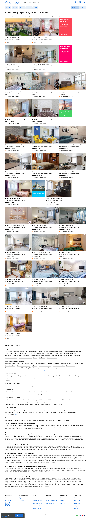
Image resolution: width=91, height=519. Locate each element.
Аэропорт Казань (51, 386)
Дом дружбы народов (78, 363)
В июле (28, 378)
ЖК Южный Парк (61, 400)
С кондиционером (9, 412)
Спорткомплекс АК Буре (59, 366)
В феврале (78, 376)
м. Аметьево (18, 394)
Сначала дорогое (54, 410)
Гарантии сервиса (37, 500)
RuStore (12, 500)
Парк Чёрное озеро (52, 357)
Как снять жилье (37, 498)
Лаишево (29, 420)
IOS (6, 500)
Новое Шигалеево (49, 420)
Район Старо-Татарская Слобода (30, 402)
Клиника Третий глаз (10, 366)
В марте (7, 378)
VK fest (44, 376)
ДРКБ (29, 368)
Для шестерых (62, 412)
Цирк (31, 353)
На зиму (78, 378)
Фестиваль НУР (37, 376)
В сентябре (41, 378)
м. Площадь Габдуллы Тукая (41, 394)
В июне (23, 378)
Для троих (38, 412)
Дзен (76, 508)
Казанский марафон (19, 376)
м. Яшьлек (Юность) (27, 394)
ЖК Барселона (52, 400)
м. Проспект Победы (70, 392)
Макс (76, 498)
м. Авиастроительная (16, 392)
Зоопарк (35, 357)
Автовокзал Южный (10, 386)
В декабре (60, 378)
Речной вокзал (41, 386)
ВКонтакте (77, 500)
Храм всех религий (37, 368)
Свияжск (41, 420)
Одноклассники (79, 506)
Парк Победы (49, 353)
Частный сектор (72, 412)
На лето (67, 378)
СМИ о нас (62, 503)
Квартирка (13, 2)
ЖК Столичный (43, 400)
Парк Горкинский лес (39, 353)
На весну (7, 380)
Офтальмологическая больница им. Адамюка (16, 370)
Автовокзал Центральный (23, 386)
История (62, 500)
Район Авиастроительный (72, 402)
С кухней (18, 412)
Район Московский (9, 404)
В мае (18, 378)
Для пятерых (54, 412)
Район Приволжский (45, 402)
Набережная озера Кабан (70, 353)
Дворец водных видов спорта (12, 368)
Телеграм (77, 503)
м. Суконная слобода (38, 392)
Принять (19, 516)
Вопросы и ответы (37, 503)
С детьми (73, 410)
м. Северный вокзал (58, 392)
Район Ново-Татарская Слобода (30, 400)
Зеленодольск (8, 420)
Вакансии (62, 506)
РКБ (23, 363)
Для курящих (27, 410)
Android (8, 500)
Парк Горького (25, 355)
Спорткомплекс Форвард (45, 366)
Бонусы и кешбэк (37, 508)
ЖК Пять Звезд (71, 400)
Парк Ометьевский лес (31, 351)
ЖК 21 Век (18, 402)
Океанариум (76, 355)
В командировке (44, 410)
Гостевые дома (9, 414)
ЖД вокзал (33, 386)
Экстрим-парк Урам (69, 351)
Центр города (8, 351)
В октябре (47, 378)
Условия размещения (51, 500)
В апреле (13, 378)
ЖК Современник (9, 402)
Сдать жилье (49, 498)
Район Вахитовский (45, 404)
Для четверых (45, 412)
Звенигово (58, 420)
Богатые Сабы (66, 420)
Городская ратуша (58, 368)
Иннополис (22, 420)
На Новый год (8, 376)
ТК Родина (34, 366)
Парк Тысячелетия (23, 353)
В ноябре (54, 378)
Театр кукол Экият (35, 355)
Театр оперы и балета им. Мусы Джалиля (61, 355)
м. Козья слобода (27, 392)
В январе (71, 376)
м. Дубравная (48, 392)
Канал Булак (8, 355)
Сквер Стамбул (17, 355)
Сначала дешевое (64, 410)
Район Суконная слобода (58, 402)
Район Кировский (16, 400)
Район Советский (34, 404)
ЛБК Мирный (42, 357)
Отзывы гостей (36, 506)
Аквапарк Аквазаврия (18, 351)
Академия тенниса (70, 366)
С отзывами (25, 412)
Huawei (10, 500)
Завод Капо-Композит (65, 363)
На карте (7, 410)
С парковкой (80, 410)
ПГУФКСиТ (24, 368)
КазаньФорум (51, 376)
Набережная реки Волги (11, 357)
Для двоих (31, 412)
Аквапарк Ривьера (43, 351)
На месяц (20, 410)
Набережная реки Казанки (55, 351)
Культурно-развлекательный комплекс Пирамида (47, 363)
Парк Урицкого (78, 351)
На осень (72, 378)
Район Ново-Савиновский (22, 404)
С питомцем (35, 410)
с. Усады (16, 420)
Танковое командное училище (12, 363)
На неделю (14, 410)
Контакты (21, 500)
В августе (34, 378)
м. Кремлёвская (9, 394)
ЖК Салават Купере (57, 404)
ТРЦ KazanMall (33, 370)
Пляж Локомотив (45, 355)
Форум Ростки (28, 376)
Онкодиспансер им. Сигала (23, 366)
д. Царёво (35, 420)
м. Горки (7, 392)
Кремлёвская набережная (25, 357)
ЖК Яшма (7, 400)
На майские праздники (61, 376)
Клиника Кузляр (29, 363)
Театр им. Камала (58, 353)
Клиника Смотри (48, 368)
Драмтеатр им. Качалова (11, 353)
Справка (21, 498)
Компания (62, 498)
